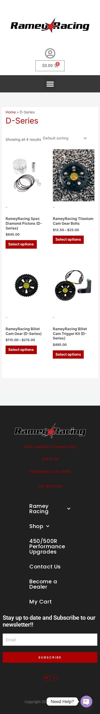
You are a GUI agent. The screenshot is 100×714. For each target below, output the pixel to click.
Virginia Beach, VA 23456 (50, 471)
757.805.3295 (50, 486)
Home (11, 112)
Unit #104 (50, 459)
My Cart (40, 601)
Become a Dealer (43, 584)
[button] (50, 84)
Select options (21, 244)
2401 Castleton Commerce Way (50, 447)
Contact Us (45, 566)
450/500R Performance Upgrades (47, 546)
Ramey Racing (39, 508)
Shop (36, 526)
